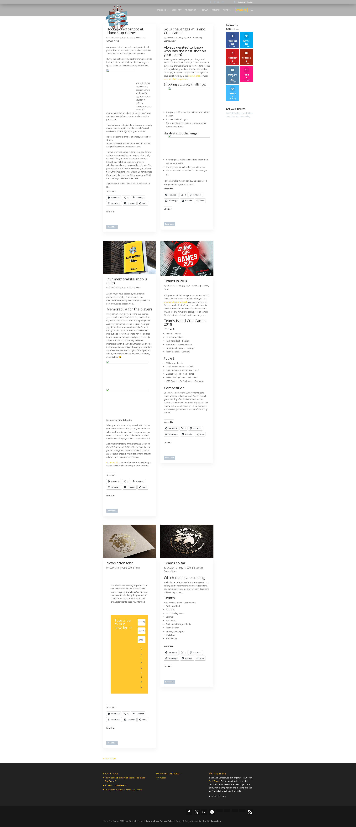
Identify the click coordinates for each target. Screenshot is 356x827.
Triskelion (216, 821)
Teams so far (174, 562)
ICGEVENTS (114, 37)
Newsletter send (120, 562)
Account (241, 2)
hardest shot (194, 76)
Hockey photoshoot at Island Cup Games (123, 789)
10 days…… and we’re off (116, 785)
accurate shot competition (176, 79)
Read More (112, 227)
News (116, 40)
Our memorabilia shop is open (126, 281)
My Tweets (161, 777)
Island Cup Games (200, 285)
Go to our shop (113, 462)
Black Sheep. (214, 781)
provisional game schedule (176, 302)
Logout (250, 2)
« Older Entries (109, 758)
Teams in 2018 (176, 280)
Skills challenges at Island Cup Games (184, 31)
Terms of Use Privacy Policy (160, 821)
